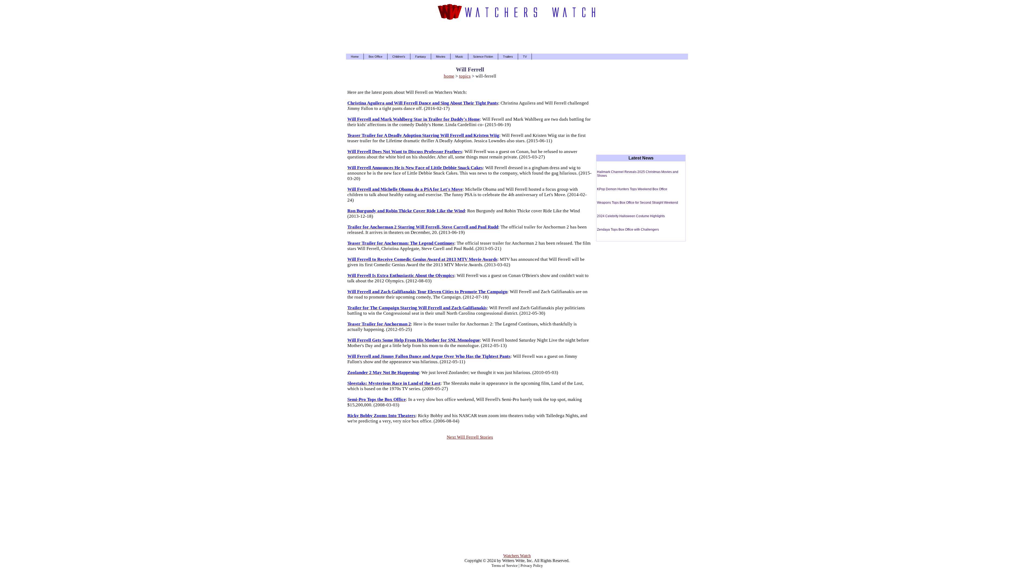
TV (525, 56)
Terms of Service (504, 566)
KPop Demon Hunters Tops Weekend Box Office (632, 189)
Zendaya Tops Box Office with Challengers (628, 229)
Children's (398, 56)
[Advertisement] (517, 36)
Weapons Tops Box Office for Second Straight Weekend (637, 203)
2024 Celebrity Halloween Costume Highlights (631, 216)
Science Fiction (483, 56)
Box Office (375, 56)
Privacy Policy (532, 566)
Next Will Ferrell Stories (470, 437)
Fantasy (420, 56)
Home (355, 56)
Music (459, 56)
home (449, 76)
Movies (440, 56)
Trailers (508, 56)
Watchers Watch (517, 555)
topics (465, 76)
